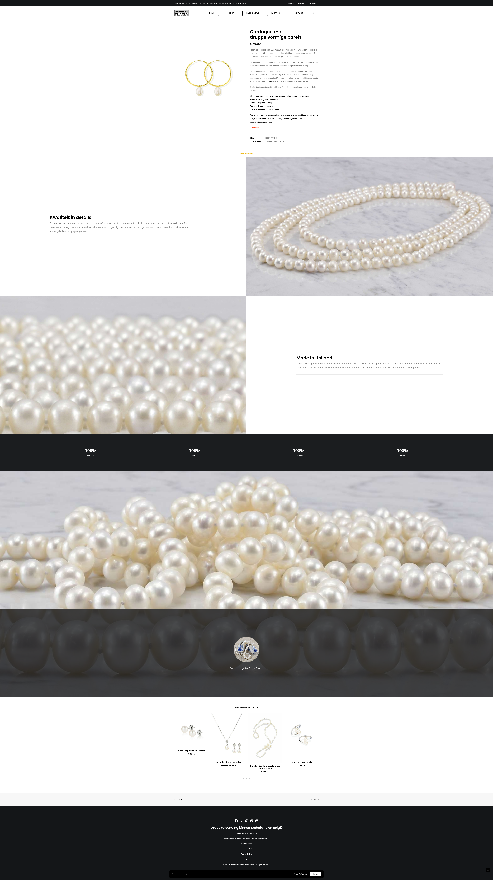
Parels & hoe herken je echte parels (265, 109)
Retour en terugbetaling (246, 849)
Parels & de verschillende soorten (264, 106)
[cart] (317, 13)
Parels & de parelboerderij (261, 103)
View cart (290, 3)
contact (271, 81)
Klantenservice (246, 844)
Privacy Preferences (300, 874)
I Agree (315, 874)
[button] (313, 13)
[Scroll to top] (488, 870)
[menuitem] (292, 3)
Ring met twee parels (302, 762)
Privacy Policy (246, 854)
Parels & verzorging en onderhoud (264, 99)
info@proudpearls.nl (249, 833)
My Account (313, 3)
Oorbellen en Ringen (273, 141)
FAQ (246, 859)
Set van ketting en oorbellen (228, 762)
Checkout (301, 3)
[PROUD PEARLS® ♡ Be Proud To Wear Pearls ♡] (181, 13)
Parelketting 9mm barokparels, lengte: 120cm (265, 767)
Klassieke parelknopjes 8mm (191, 750)
